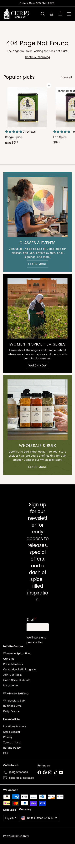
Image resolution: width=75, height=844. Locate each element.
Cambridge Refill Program (19, 669)
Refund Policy (12, 747)
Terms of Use (11, 742)
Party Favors (11, 711)
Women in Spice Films (17, 653)
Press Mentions (13, 664)
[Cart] (60, 14)
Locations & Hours (14, 726)
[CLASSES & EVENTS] (38, 207)
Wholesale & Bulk (14, 700)
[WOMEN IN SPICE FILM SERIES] (38, 308)
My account (10, 685)
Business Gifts (12, 705)
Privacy (7, 737)
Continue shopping (37, 57)
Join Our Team (12, 674)
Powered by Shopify (16, 835)
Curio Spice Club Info (17, 680)
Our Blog (8, 658)
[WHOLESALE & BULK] (38, 409)
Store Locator (11, 731)
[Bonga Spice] (27, 116)
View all (67, 77)
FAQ (5, 753)
